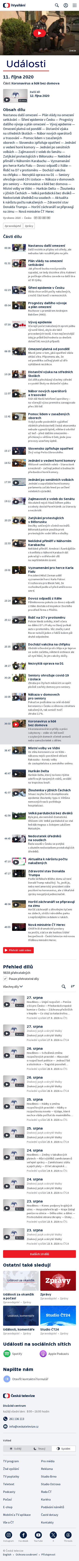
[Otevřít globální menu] (74, 5)
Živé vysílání (11, 1469)
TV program (11, 1461)
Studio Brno (49, 1476)
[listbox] (39, 1448)
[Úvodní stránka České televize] (19, 1396)
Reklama (47, 1469)
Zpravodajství (13, 226)
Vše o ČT (8, 1522)
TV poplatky (11, 1476)
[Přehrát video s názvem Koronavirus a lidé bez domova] (39, 33)
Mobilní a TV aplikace (17, 1515)
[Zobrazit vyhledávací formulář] (57, 5)
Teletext (8, 1484)
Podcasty (9, 1492)
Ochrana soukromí (26, 1554)
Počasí (7, 1499)
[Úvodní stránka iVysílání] (14, 5)
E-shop (7, 1507)
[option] (15, 1448)
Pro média (47, 1461)
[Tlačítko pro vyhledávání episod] (64, 986)
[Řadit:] (73, 986)
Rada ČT (46, 1492)
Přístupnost (48, 1554)
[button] (39, 33)
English (7, 1554)
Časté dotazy (49, 1515)
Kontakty (47, 1522)
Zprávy (29, 226)
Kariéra (46, 1499)
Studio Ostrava (50, 1484)
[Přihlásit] (65, 5)
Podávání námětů (52, 1507)
